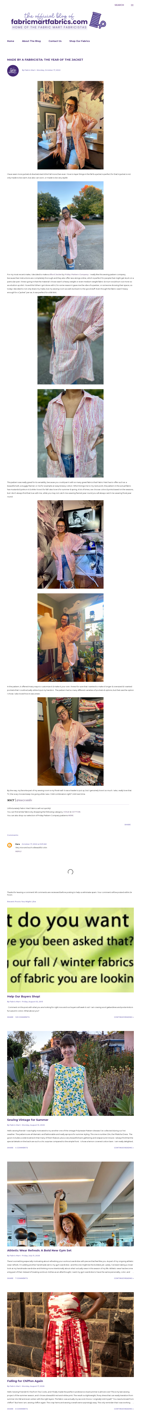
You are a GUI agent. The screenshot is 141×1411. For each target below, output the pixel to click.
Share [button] (127, 825)
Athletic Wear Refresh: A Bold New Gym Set (39, 1250)
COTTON (75, 812)
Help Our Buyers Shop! (23, 996)
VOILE (66, 812)
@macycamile (24, 800)
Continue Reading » (124, 1017)
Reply (18, 851)
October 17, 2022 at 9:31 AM (34, 844)
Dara (17, 844)
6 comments (21, 1409)
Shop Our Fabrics (79, 41)
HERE (70, 815)
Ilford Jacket (56, 274)
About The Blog (31, 41)
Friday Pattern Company (77, 274)
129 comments (22, 1017)
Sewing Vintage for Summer (27, 1120)
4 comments (21, 1148)
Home (10, 41)
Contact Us (55, 41)
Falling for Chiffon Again (25, 1381)
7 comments (21, 1278)
